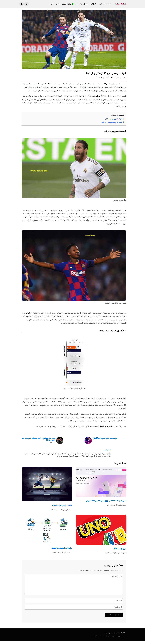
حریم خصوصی (117, 636)
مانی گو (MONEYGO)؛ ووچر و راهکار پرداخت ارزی (106, 500)
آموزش (93, 3)
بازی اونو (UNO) (120, 548)
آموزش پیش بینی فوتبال (62, 505)
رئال (122, 87)
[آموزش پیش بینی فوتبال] (47, 484)
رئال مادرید (75, 84)
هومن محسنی (122, 553)
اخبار (57, 3)
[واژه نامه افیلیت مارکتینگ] (47, 529)
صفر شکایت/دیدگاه (100, 78)
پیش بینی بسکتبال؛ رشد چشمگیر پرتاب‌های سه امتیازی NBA (38, 440)
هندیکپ (83, 90)
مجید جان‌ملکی (67, 510)
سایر (52, 3)
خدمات (95, 636)
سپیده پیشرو (122, 505)
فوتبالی (124, 78)
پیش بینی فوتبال (109, 84)
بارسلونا (83, 84)
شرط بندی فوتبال (106, 426)
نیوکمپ (27, 313)
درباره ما (108, 636)
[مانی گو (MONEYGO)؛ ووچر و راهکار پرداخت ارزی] (101, 482)
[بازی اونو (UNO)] (101, 530)
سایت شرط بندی (105, 3)
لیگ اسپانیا (100, 96)
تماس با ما (102, 636)
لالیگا (49, 84)
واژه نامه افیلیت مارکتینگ (61, 548)
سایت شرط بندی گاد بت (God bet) (105, 439)
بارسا (117, 87)
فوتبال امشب (66, 4)
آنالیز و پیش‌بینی (81, 3)
